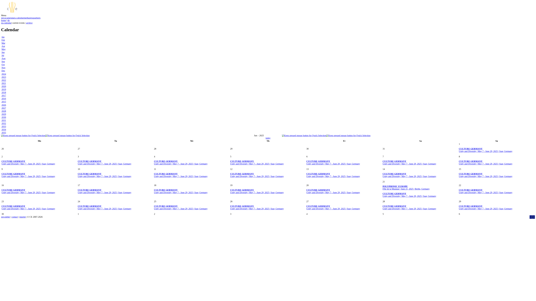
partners (37, 18)
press (31, 18)
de (9, 20)
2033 (4, 126)
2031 (4, 120)
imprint (22, 217)
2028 (4, 111)
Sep (3, 61)
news (3, 18)
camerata (10, 18)
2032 (4, 123)
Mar (3, 43)
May (4, 49)
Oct (3, 64)
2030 (4, 117)
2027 (4, 108)
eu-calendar (19, 18)
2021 (4, 83)
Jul (3, 55)
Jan (3, 37)
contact (15, 217)
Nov (3, 67)
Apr (3, 46)
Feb (3, 40)
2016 (4, 98)
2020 (4, 86)
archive (29, 23)
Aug (3, 58)
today (268, 138)
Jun (3, 52)
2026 (4, 105)
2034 (4, 129)
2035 (4, 132)
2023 (4, 77)
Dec (3, 71)
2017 (4, 95)
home (3, 20)
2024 (4, 74)
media (26, 18)
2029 (4, 114)
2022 (4, 80)
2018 (4, 92)
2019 (4, 89)
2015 (4, 101)
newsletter (5, 217)
